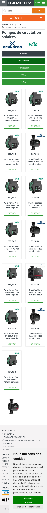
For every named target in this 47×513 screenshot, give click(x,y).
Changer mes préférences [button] (28, 507)
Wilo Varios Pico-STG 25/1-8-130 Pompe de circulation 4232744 (35, 208)
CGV (3, 477)
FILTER (24, 54)
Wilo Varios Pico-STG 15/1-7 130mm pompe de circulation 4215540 (11, 382)
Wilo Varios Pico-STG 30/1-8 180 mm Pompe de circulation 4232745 (11, 338)
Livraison (6, 473)
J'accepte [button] (28, 498)
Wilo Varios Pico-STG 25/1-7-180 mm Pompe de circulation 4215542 (11, 295)
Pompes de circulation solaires (14, 27)
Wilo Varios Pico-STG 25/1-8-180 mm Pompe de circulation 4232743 (11, 208)
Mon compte (8, 434)
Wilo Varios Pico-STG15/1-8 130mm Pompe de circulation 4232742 (11, 120)
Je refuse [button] (28, 502)
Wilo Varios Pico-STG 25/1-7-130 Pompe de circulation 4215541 (35, 120)
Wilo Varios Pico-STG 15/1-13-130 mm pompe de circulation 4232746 (11, 164)
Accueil (5, 24)
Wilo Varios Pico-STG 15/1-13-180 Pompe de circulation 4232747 (11, 251)
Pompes (15, 24)
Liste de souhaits (9, 446)
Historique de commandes (14, 437)
